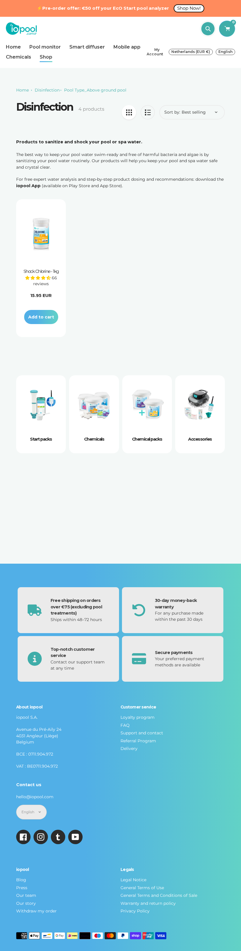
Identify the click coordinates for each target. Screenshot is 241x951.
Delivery (129, 748)
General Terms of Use (142, 887)
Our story (26, 903)
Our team (26, 895)
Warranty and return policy (148, 903)
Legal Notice (133, 879)
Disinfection (47, 90)
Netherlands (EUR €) (190, 51)
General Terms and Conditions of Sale (158, 895)
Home (22, 90)
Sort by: (172, 112)
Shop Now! (189, 8)
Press (21, 887)
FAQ (125, 725)
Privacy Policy (135, 911)
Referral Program (138, 740)
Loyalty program (137, 717)
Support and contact (141, 733)
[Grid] (129, 112)
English (225, 51)
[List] (147, 112)
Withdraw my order (36, 911)
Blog (21, 879)
